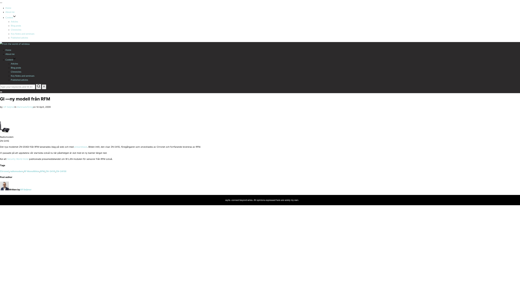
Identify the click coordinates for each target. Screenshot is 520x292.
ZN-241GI (61, 171)
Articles (14, 22)
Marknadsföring (25, 107)
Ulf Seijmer (8, 107)
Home (8, 8)
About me (10, 12)
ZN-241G (50, 171)
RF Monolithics (31, 171)
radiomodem (16, 171)
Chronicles (16, 30)
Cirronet (4, 171)
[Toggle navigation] (1, 2)
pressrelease (80, 146)
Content (9, 17)
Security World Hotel (18, 159)
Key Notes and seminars (22, 34)
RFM (42, 171)
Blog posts (16, 26)
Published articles (19, 38)
